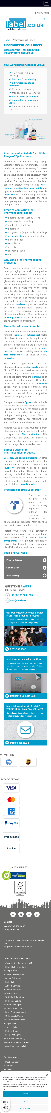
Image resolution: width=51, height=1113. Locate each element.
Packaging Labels (13, 1000)
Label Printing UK (13, 1034)
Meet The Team (12, 1061)
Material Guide (11, 1031)
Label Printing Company (16, 1012)
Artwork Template (13, 989)
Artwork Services (12, 985)
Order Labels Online (14, 1016)
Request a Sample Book (23, 696)
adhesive (36, 376)
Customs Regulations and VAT (18, 963)
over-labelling (16, 235)
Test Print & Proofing (14, 997)
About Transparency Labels (17, 1046)
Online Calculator (13, 978)
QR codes (20, 457)
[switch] (5, 1107)
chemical (17, 334)
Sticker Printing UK (13, 1004)
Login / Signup (43, 13)
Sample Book (11, 970)
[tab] (25, 560)
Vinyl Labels (10, 1023)
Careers (8, 1069)
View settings (25, 1108)
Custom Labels (12, 993)
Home (7, 39)
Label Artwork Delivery (15, 1019)
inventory (9, 467)
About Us (9, 1065)
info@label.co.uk (19, 600)
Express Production (13, 1008)
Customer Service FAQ (15, 1038)
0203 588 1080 (18, 649)
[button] (47, 1074)
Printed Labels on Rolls (15, 967)
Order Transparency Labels (17, 1042)
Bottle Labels (11, 982)
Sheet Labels (11, 1027)
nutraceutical (33, 334)
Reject (25, 1101)
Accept (25, 1093)
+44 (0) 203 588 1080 (21, 595)
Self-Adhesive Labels (14, 974)
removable (9, 357)
